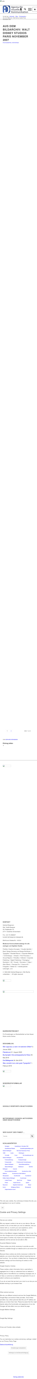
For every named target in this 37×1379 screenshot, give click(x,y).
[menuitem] (20, 9)
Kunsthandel (17, 1175)
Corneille (7, 1155)
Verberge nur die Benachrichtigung (18, 1352)
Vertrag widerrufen (18, 1377)
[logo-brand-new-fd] (15, 9)
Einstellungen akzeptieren (18, 1348)
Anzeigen (7, 1146)
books (12, 1153)
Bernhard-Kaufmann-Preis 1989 (16, 1152)
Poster (6, 1182)
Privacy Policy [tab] (4, 1336)
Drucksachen (20, 1157)
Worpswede (28, 1187)
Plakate (29, 1180)
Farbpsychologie (22, 1160)
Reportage (15, 42)
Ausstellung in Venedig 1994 (21, 1146)
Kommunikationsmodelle (11, 1171)
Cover (15, 1155)
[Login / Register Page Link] (20, 9)
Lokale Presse (8, 1180)
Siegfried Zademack (18, 1185)
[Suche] (24, 9)
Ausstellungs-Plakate (10, 1148)
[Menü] (29, 9)
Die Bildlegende (8, 1060)
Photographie (7, 42)
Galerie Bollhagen (9, 1164)
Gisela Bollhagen (9, 1166)
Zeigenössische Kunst (10, 1189)
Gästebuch (21, 1166)
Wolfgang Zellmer (15, 1187)
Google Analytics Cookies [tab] (7, 1266)
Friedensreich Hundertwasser (24, 1162)
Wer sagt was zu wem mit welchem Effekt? (17, 1047)
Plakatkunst (7, 1052)
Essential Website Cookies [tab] (8, 1243)
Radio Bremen (16, 1182)
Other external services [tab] (7, 1292)
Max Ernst (19, 1180)
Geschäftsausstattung (24, 1164)
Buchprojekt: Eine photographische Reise (16, 1055)
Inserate (15, 1169)
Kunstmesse (23, 1178)
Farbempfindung (9, 1160)
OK (2, 1207)
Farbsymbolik (8, 1162)
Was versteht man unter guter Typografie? (17, 1063)
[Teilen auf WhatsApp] (5, 746)
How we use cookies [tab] (6, 1220)
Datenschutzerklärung (6, 1344)
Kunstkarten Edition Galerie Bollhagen (17, 1177)
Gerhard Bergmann (11, 739)
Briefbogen (21, 1153)
